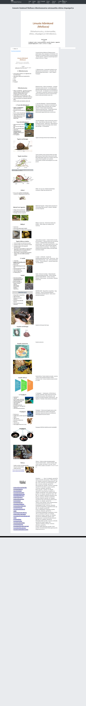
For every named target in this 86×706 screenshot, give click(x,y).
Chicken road (34, 2)
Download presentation (16, 51)
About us (30, 2)
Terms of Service (54, 2)
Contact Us (60, 2)
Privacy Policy (48, 2)
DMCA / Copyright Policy (41, 2)
